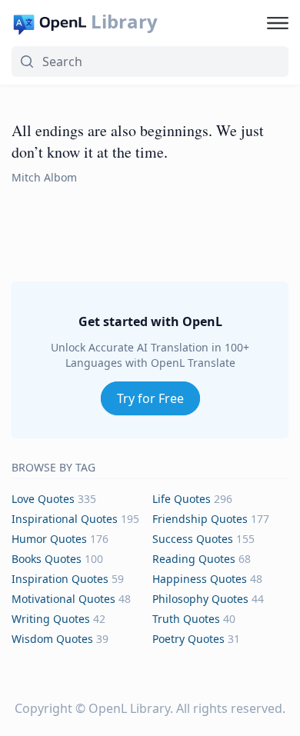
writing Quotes (51, 618)
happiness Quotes (199, 578)
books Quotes (47, 558)
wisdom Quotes (52, 638)
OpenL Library (129, 708)
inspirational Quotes (65, 518)
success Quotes (192, 538)
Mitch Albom (44, 177)
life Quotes (181, 498)
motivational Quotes (63, 598)
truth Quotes (186, 618)
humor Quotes (49, 538)
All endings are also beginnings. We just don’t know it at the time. (138, 141)
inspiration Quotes (60, 578)
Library (124, 21)
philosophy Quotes (200, 598)
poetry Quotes (188, 638)
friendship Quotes (200, 518)
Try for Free (150, 398)
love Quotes (43, 498)
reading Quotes (193, 558)
